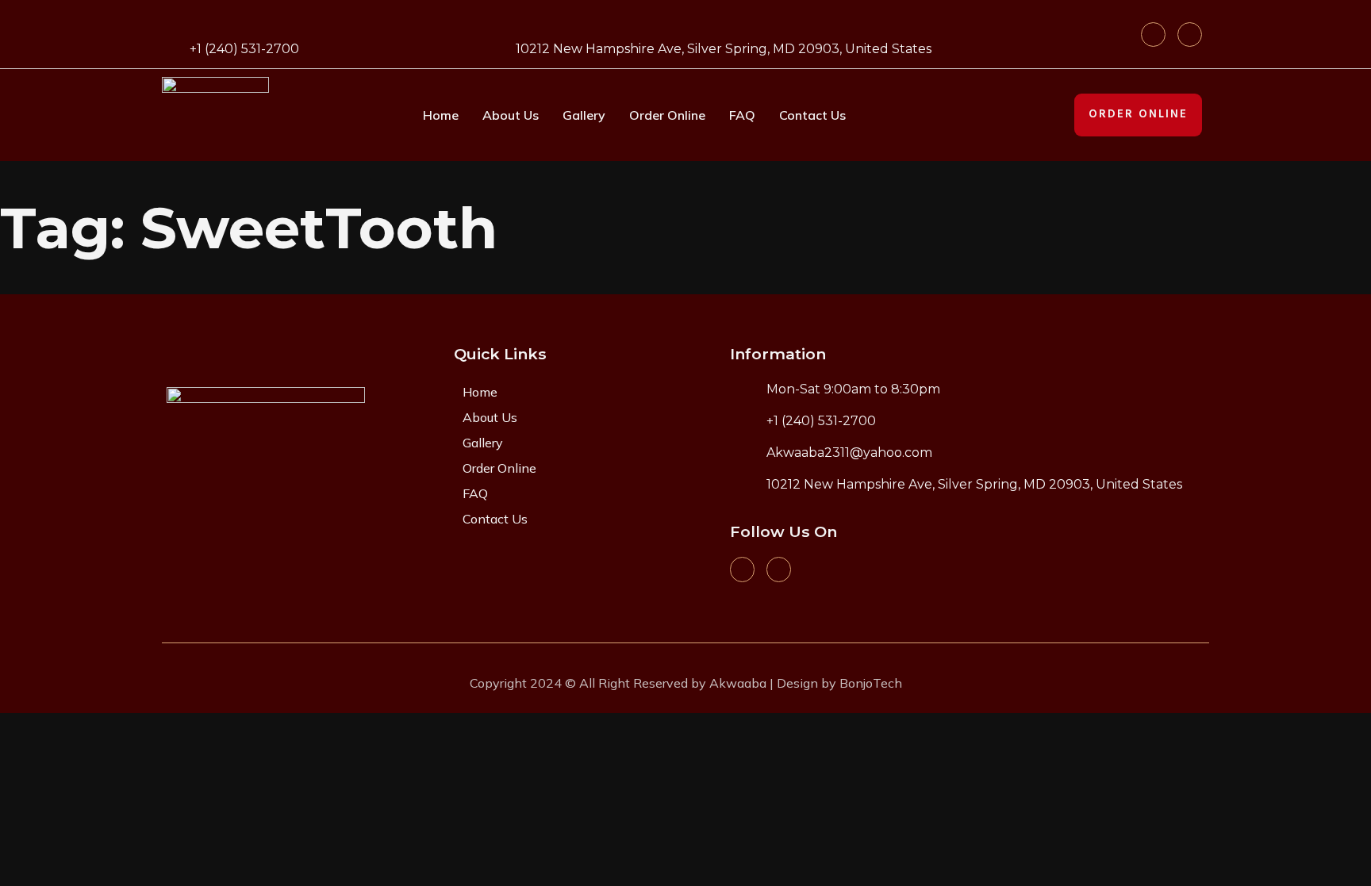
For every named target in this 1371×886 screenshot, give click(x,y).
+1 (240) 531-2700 (244, 48)
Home (441, 115)
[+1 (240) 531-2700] (172, 46)
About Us (510, 115)
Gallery (584, 115)
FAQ (742, 115)
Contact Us (812, 115)
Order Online (667, 115)
